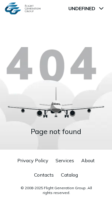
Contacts (44, 175)
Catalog (69, 175)
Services (65, 160)
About (88, 160)
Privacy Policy (32, 160)
